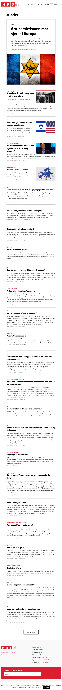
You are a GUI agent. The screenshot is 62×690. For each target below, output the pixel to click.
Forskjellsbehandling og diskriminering (16, 522)
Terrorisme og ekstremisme (13, 143)
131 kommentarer (22, 240)
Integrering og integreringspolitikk (15, 91)
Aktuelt (8, 120)
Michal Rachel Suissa (16, 49)
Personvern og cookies (7, 654)
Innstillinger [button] (38, 687)
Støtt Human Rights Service (8, 652)
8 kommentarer (22, 372)
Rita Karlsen (9, 136)
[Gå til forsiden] (8, 647)
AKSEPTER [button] (46, 687)
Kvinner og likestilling (12, 288)
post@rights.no (39, 649)
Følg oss (39, 4)
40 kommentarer (22, 201)
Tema (55, 4)
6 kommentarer (20, 575)
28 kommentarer (22, 281)
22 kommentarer (22, 113)
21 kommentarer (22, 399)
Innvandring (9, 247)
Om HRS (46, 4)
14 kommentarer (22, 515)
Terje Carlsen (9, 418)
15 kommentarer (33, 49)
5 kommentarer (22, 445)
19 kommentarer (23, 179)
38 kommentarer (26, 219)
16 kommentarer (22, 494)
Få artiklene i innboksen (13, 670)
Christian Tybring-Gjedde (12, 219)
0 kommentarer (20, 136)
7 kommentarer (22, 347)
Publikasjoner (31, 4)
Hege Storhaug (10, 113)
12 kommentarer (21, 418)
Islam (12, 24)
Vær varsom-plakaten (43, 662)
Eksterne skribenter (12, 167)
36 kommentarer (22, 260)
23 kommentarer (21, 304)
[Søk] (59, 4)
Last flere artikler (31, 632)
